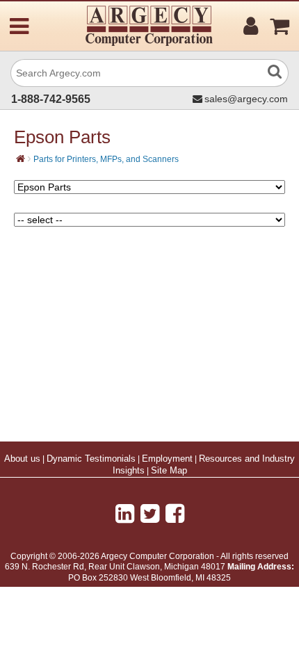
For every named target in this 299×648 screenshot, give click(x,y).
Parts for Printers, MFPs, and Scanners (106, 159)
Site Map (169, 471)
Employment (167, 459)
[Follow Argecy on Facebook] (174, 513)
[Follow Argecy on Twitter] (149, 513)
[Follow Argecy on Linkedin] (124, 513)
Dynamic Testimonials (91, 459)
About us (22, 459)
